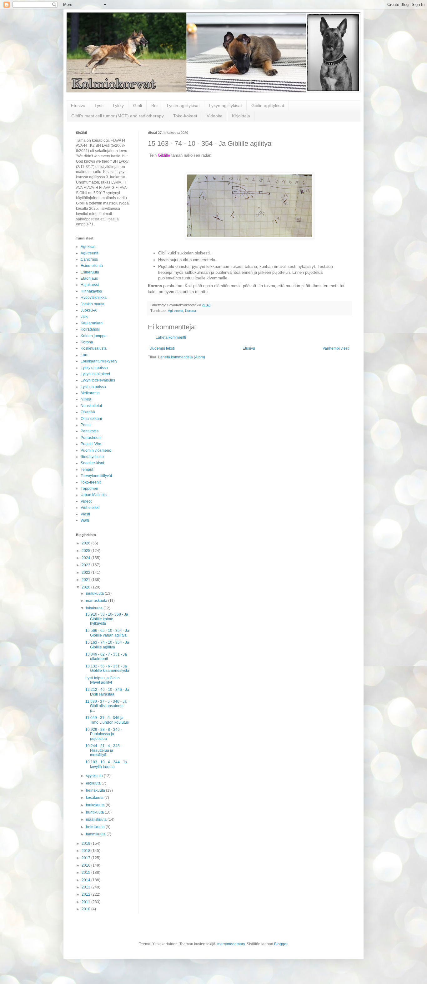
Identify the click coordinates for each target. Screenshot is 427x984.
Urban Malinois (94, 495)
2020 (86, 587)
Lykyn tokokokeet (95, 374)
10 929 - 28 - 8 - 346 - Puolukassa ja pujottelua (103, 734)
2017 (86, 858)
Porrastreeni (91, 437)
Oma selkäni (91, 418)
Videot (86, 501)
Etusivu (78, 105)
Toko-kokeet (185, 115)
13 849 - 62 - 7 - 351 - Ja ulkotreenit (106, 656)
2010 (86, 909)
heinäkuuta (96, 790)
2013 (86, 887)
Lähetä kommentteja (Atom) (181, 357)
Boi (154, 105)
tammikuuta (96, 834)
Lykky (118, 105)
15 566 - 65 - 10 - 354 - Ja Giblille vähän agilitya (107, 632)
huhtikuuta (95, 812)
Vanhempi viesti (336, 348)
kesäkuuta (95, 797)
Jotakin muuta (92, 304)
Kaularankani (92, 323)
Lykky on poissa (94, 368)
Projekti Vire (91, 444)
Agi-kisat (88, 246)
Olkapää (88, 412)
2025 (86, 551)
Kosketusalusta (94, 348)
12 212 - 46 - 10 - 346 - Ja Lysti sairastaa (107, 691)
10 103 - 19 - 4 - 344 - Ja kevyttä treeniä (106, 764)
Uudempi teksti (162, 348)
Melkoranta (90, 393)
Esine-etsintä (92, 265)
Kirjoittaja (241, 115)
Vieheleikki (90, 507)
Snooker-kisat (92, 463)
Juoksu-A (89, 310)
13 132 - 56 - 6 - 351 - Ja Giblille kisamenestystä (107, 668)
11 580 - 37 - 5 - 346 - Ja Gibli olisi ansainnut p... (106, 706)
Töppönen (89, 488)
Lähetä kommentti (171, 337)
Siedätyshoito (92, 457)
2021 (86, 580)
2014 (86, 880)
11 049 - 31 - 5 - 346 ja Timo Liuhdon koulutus (107, 720)
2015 (86, 872)
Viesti (85, 514)
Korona (190, 310)
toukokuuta (96, 805)
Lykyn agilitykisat (225, 105)
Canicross (89, 259)
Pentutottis (89, 431)
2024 (86, 558)
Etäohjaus (89, 278)
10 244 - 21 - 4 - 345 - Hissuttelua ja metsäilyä (103, 750)
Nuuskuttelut (91, 406)
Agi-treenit (175, 310)
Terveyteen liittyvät (96, 476)
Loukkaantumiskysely (99, 361)
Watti (85, 520)
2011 (86, 902)
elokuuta (94, 783)
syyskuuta (95, 776)
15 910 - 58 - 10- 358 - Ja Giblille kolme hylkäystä (106, 619)
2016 (86, 865)
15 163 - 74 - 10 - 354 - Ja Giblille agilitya (107, 644)
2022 (86, 572)
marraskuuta (97, 600)
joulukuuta (95, 593)
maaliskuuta (97, 819)
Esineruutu (90, 272)
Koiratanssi (90, 329)
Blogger (280, 944)
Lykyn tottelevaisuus (98, 380)
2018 (86, 851)
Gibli (137, 105)
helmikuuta (96, 827)
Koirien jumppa (94, 336)
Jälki (84, 316)
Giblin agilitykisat (267, 105)
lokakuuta (94, 608)
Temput (87, 469)
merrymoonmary (231, 944)
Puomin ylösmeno (96, 450)
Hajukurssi (90, 285)
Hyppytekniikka (94, 297)
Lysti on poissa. (94, 387)
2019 (86, 843)
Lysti (99, 105)
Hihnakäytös (91, 291)
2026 (86, 543)
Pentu (86, 425)
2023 (86, 565)
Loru (84, 355)
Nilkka (86, 399)
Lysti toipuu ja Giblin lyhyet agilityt (102, 680)
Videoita (215, 115)
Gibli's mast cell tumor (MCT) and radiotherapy (117, 115)
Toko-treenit (91, 482)
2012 (86, 894)
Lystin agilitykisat (183, 105)
